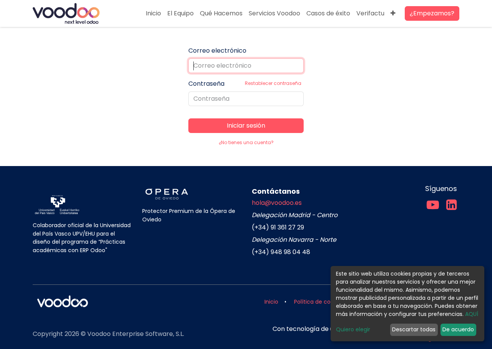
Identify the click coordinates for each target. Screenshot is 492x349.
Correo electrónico (217, 50)
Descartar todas (413, 329)
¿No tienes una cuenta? (246, 142)
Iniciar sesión (246, 125)
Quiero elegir (353, 329)
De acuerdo (458, 329)
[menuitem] (153, 13)
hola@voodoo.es (277, 202)
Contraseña (244, 83)
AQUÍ (471, 314)
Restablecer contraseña (273, 83)
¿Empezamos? (432, 13)
